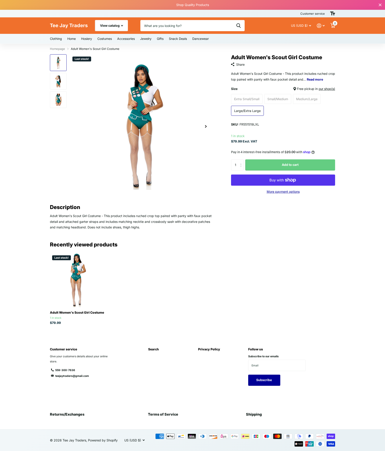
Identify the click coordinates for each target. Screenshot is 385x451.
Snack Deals (178, 39)
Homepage (57, 49)
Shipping (254, 414)
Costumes (104, 39)
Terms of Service (163, 414)
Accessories (126, 39)
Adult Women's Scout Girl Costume (77, 312)
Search (153, 349)
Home (71, 39)
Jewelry (146, 39)
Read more (315, 79)
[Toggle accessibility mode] (332, 13)
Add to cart (290, 165)
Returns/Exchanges (67, 414)
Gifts (160, 39)
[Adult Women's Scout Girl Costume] (77, 280)
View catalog (110, 25)
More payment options (283, 191)
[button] (206, 126)
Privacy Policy (209, 349)
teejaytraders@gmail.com (72, 376)
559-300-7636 (65, 370)
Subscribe (264, 380)
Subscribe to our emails (263, 356)
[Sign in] (321, 26)
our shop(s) (327, 89)
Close (380, 5)
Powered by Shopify (103, 440)
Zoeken (238, 25)
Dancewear (200, 39)
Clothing (56, 39)
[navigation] (58, 62)
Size (283, 89)
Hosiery (86, 39)
